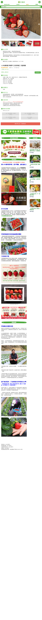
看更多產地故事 (14, 438)
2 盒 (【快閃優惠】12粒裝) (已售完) (11, 114)
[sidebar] (2, 2)
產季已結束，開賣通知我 (21, 123)
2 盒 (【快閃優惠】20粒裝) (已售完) (11, 118)
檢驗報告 (38, 72)
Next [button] (38, 24)
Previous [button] (3, 24)
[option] (21, 24)
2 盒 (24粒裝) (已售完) (29, 118)
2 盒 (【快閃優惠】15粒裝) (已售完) (29, 114)
